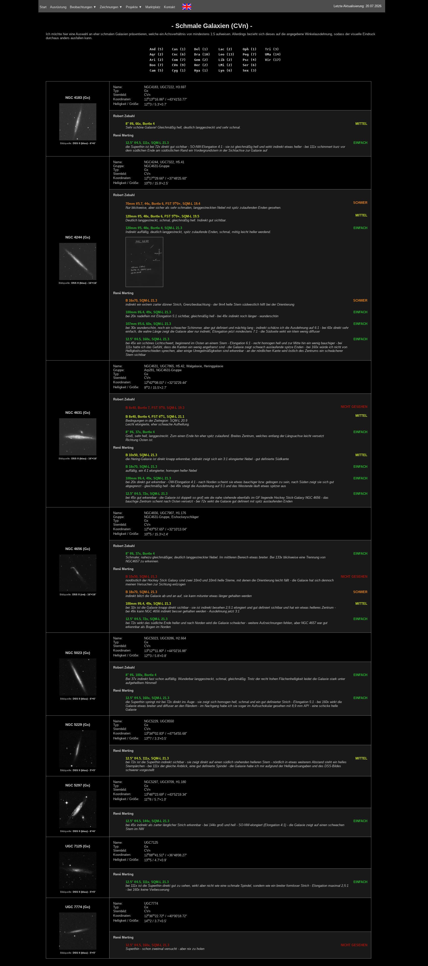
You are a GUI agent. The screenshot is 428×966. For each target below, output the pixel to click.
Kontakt (169, 7)
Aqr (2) (156, 54)
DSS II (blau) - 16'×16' (84, 283)
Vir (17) (273, 60)
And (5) (156, 49)
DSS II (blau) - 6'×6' (84, 143)
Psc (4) (250, 60)
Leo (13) (226, 54)
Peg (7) (250, 54)
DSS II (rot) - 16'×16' (84, 594)
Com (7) (179, 60)
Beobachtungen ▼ (83, 7)
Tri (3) (272, 49)
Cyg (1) (179, 70)
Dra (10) (202, 54)
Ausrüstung (58, 7)
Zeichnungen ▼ (111, 7)
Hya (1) (201, 70)
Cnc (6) (179, 54)
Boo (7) (156, 65)
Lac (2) (225, 49)
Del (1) (201, 49)
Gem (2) (201, 60)
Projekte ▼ (134, 7)
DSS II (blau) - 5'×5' (84, 770)
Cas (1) (179, 49)
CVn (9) (179, 65)
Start (43, 7)
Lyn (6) (225, 70)
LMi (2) (225, 65)
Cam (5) (156, 70)
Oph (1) (250, 49)
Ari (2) (156, 60)
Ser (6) (250, 65)
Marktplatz (152, 7)
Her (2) (201, 65)
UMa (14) (273, 54)
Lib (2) (225, 60)
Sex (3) (250, 70)
